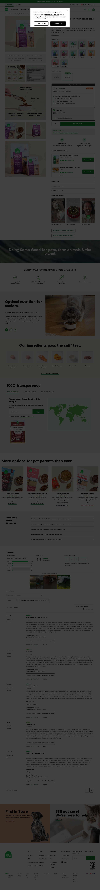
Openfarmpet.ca (52, 14)
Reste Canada (41, 23)
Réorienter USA (58, 23)
